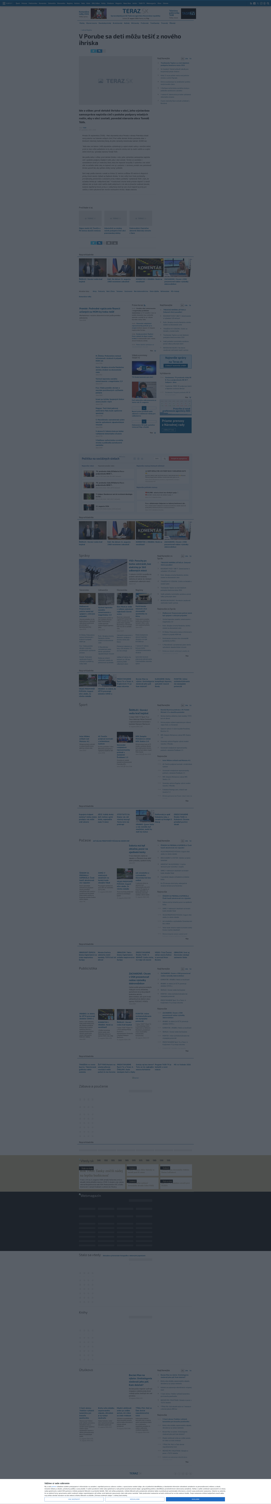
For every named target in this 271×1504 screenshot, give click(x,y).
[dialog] (135, 1491)
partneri (54, 1486)
